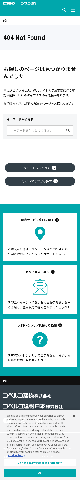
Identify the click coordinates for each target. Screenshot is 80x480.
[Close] (74, 416)
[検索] (68, 130)
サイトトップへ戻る (37, 167)
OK (40, 473)
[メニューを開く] (73, 10)
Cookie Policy (16, 455)
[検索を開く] (64, 10)
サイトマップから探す (37, 181)
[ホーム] (5, 20)
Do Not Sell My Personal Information (40, 462)
